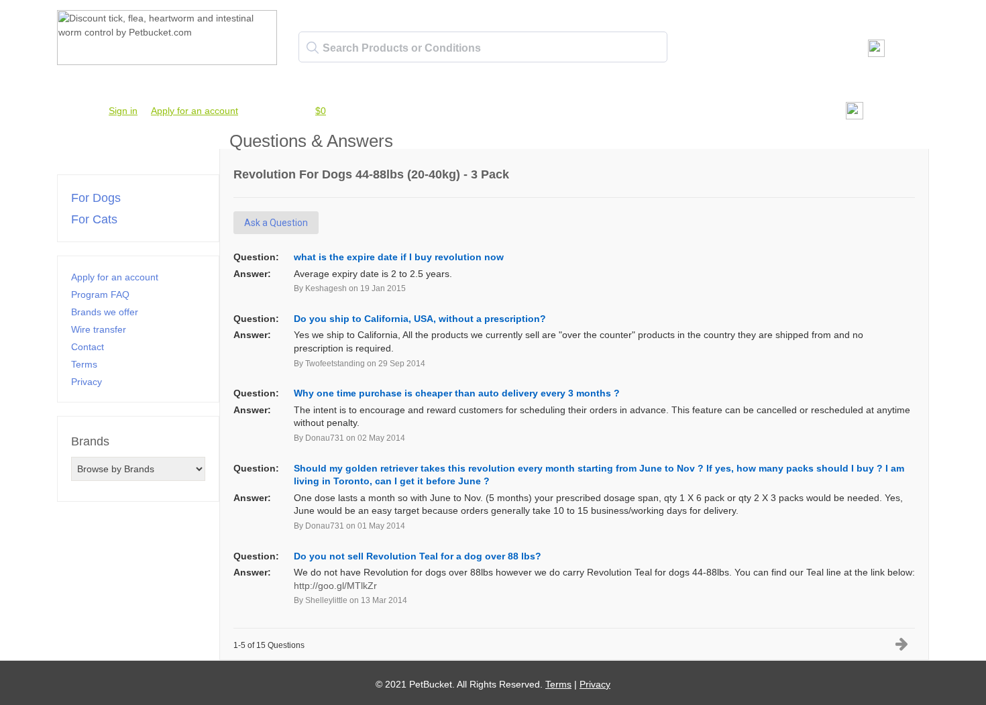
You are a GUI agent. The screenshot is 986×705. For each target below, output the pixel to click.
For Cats (94, 219)
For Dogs (96, 198)
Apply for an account (194, 110)
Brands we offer (104, 312)
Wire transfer (98, 329)
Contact (87, 346)
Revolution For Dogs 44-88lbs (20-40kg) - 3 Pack (371, 174)
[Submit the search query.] (313, 47)
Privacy (86, 381)
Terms (84, 364)
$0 (320, 110)
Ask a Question (276, 222)
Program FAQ (100, 294)
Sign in (123, 110)
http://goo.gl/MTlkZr (335, 585)
